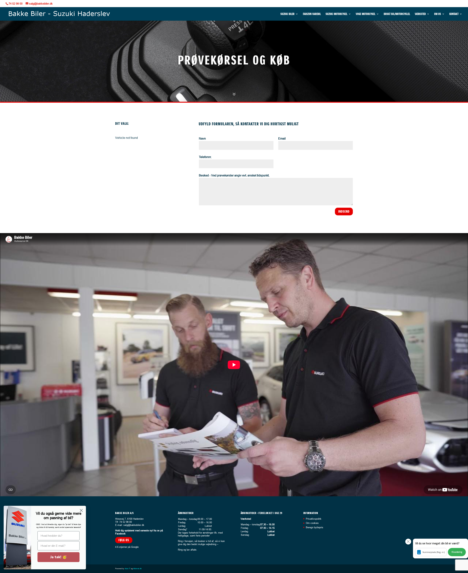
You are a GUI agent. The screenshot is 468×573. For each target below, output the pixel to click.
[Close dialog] (81, 510)
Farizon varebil (312, 14)
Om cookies (312, 522)
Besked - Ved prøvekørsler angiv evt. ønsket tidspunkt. (234, 175)
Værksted (420, 14)
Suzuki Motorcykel (336, 14)
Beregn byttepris (314, 527)
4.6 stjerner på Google (127, 546)
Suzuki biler (287, 14)
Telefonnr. (205, 157)
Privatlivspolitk (313, 518)
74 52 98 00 (15, 3)
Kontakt (453, 14)
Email (282, 138)
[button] (440, 548)
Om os (437, 14)
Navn (202, 138)
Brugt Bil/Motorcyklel (397, 14)
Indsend (344, 211)
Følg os (123, 540)
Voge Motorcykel (365, 14)
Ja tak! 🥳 (58, 557)
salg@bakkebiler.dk (133, 524)
